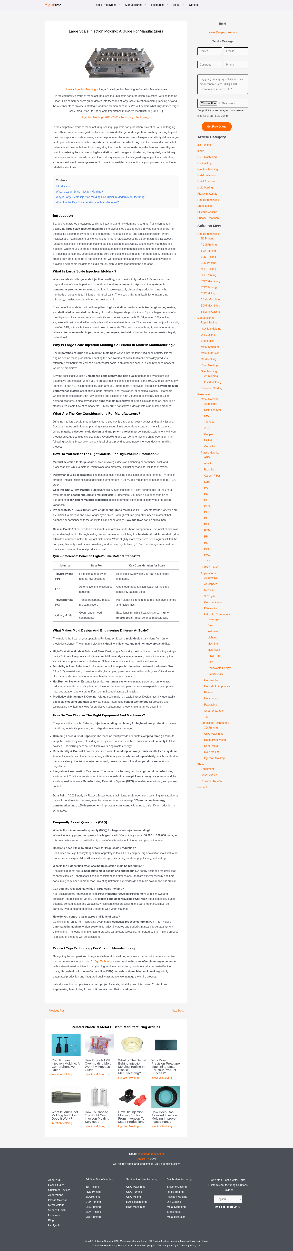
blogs (200, 151)
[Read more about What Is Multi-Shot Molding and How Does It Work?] (66, 1096)
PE (206, 500)
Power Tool (214, 655)
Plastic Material (210, 452)
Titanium (209, 422)
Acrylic (208, 463)
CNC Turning (209, 287)
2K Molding (211, 376)
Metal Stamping (206, 181)
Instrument (214, 631)
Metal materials (206, 175)
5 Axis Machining (211, 299)
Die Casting (204, 163)
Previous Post (55, 1010)
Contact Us (142, 1159)
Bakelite (209, 469)
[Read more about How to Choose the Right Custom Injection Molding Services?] (99, 1096)
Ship (210, 661)
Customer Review (211, 781)
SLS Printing (208, 256)
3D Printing (204, 144)
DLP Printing (208, 275)
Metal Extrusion (210, 353)
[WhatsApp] (239, 1207)
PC (206, 493)
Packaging (210, 704)
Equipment (207, 769)
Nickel (208, 440)
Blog (51, 1220)
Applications (208, 573)
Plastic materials (207, 193)
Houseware (211, 698)
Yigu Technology (104, 961)
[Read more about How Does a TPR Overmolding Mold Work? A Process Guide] (99, 1044)
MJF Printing (208, 269)
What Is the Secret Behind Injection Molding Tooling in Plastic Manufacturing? (132, 1066)
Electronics (211, 608)
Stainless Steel (213, 409)
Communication (213, 602)
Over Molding (209, 371)
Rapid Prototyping (105, 5)
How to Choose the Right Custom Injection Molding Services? (98, 1116)
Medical (209, 590)
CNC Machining (207, 157)
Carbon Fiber (212, 475)
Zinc (206, 428)
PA (206, 487)
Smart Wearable (214, 710)
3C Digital (210, 596)
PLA (206, 524)
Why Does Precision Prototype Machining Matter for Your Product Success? (165, 1066)
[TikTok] (235, 1207)
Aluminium (210, 403)
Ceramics (210, 446)
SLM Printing (208, 262)
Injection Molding (92, 117)
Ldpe (207, 481)
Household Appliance (217, 686)
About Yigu (54, 1180)
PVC (207, 554)
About (176, 5)
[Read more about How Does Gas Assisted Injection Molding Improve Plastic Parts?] (165, 1096)
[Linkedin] (216, 1207)
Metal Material (209, 399)
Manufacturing (133, 5)
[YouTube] (231, 1207)
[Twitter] (224, 1207)
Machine (213, 643)
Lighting (212, 637)
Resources (157, 5)
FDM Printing (209, 244)
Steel (207, 416)
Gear (210, 625)
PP (206, 536)
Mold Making (205, 187)
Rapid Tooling (209, 322)
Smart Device (216, 674)
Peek (207, 506)
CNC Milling (208, 293)
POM (207, 530)
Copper (208, 434)
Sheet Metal (204, 205)
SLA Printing (208, 250)
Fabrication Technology (215, 722)
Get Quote (54, 1225)
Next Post (179, 1010)
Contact (193, 5)
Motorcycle (214, 649)
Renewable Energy (219, 668)
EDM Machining (210, 305)
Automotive (211, 577)
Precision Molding (211, 388)
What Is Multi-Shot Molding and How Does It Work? (65, 1115)
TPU (207, 561)
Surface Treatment (208, 218)
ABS (207, 457)
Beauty (208, 692)
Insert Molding (212, 382)
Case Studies (209, 775)
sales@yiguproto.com (151, 1153)
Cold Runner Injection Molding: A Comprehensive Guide (66, 1065)
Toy (206, 716)
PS (206, 542)
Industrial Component (217, 614)
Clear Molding (209, 365)
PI (205, 518)
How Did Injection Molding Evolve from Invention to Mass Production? (131, 1116)
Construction (211, 680)
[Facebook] (220, 1207)
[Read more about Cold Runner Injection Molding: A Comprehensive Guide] (66, 1044)
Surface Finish (209, 567)
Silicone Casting (207, 212)
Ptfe (206, 548)
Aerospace (210, 584)
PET (207, 512)
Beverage (213, 619)
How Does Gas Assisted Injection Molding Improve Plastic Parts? (164, 1116)
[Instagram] (228, 1207)
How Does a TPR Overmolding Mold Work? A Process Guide (98, 1065)
